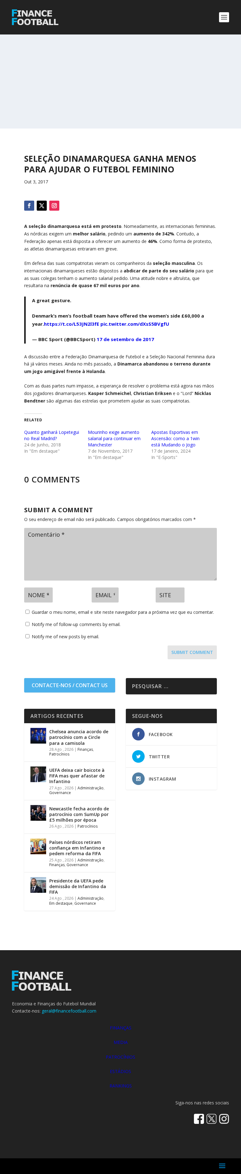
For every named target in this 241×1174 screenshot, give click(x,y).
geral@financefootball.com (69, 1011)
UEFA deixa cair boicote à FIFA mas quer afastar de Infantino (76, 775)
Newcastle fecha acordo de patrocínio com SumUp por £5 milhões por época (79, 814)
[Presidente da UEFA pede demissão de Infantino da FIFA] (38, 885)
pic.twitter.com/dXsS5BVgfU (134, 324)
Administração (91, 788)
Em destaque (60, 903)
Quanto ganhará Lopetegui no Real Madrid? (51, 435)
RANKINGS (121, 1086)
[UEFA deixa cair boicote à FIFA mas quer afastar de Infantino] (38, 774)
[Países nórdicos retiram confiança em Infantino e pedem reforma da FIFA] (38, 846)
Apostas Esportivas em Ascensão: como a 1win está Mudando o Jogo (175, 438)
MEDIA (121, 1042)
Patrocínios (59, 754)
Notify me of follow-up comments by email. (76, 624)
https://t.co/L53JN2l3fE (71, 324)
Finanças (85, 749)
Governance (60, 792)
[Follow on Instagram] (54, 206)
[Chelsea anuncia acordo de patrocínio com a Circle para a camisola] (38, 736)
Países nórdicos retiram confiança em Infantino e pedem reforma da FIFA (77, 847)
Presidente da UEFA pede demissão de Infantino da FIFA (77, 886)
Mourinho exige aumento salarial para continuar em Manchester (114, 438)
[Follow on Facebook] (29, 206)
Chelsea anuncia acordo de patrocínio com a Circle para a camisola (78, 737)
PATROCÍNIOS (120, 1057)
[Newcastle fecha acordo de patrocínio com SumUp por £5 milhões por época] (38, 813)
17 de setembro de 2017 (125, 339)
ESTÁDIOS (120, 1071)
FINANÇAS (120, 1028)
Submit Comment (192, 652)
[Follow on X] (42, 206)
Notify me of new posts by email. (65, 637)
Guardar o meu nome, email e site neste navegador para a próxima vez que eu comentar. (123, 612)
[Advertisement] (120, 81)
